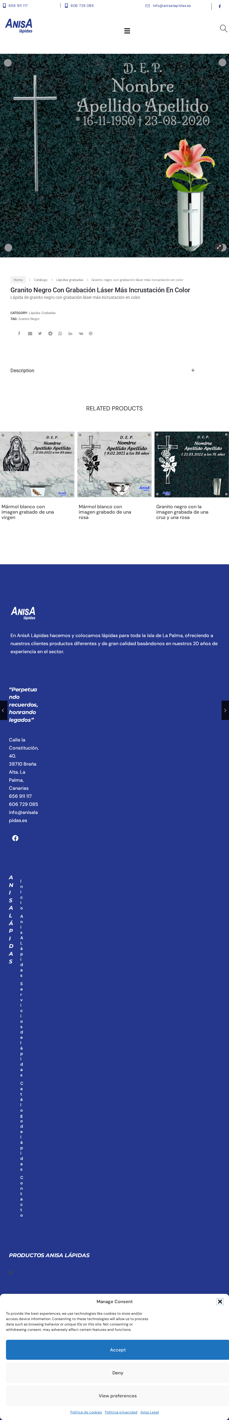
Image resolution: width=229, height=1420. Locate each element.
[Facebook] (15, 838)
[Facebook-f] (219, 6)
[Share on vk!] (83, 335)
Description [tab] (22, 370)
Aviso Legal (149, 1412)
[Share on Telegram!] (52, 335)
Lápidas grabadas (69, 280)
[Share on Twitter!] (42, 335)
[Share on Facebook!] (22, 335)
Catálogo (41, 280)
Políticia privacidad (121, 1412)
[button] (220, 1302)
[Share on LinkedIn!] (73, 335)
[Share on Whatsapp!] (62, 335)
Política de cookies (86, 1412)
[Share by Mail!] (32, 335)
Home (18, 280)
